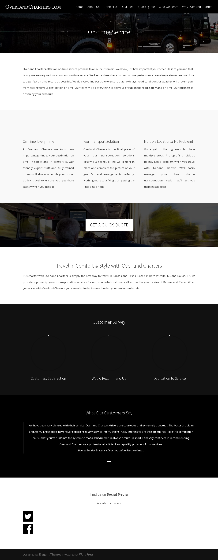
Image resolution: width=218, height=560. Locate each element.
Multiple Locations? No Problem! (168, 141)
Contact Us (111, 7)
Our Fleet (128, 7)
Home (79, 7)
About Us (93, 7)
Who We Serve (168, 7)
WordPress (86, 554)
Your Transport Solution (101, 141)
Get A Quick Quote (109, 225)
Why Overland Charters (197, 7)
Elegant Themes (50, 554)
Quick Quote (146, 7)
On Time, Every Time (38, 141)
